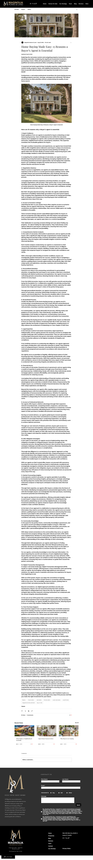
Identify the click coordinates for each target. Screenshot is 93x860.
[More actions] (71, 42)
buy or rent (39, 702)
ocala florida (66, 700)
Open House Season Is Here (45, 738)
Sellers (29, 9)
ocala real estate (56, 700)
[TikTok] (36, 3)
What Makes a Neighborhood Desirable (24, 739)
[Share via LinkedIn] (28, 711)
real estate (38, 700)
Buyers (23, 9)
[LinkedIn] (34, 3)
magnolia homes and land (28, 702)
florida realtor (47, 700)
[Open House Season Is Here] (46, 730)
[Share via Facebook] (22, 711)
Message (43, 796)
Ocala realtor (31, 700)
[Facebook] (32, 3)
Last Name (65, 779)
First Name (44, 779)
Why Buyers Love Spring (67, 738)
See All (76, 722)
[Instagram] (30, 3)
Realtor (24, 700)
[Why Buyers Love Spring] (68, 730)
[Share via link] (32, 711)
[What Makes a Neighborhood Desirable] (24, 730)
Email (42, 785)
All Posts (17, 9)
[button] (76, 9)
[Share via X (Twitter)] (25, 711)
